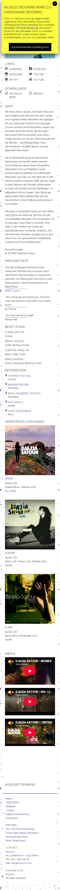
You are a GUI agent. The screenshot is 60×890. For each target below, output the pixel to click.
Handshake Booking (16, 836)
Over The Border (19, 411)
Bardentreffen (18, 384)
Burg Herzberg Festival (24, 393)
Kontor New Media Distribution (22, 833)
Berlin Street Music (16, 840)
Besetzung (15, 326)
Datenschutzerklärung (17, 814)
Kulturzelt (16, 402)
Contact (10, 810)
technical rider (15, 95)
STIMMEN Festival (19, 376)
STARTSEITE (12, 802)
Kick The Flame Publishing (20, 829)
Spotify (8, 565)
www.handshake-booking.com (30, 47)
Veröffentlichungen (24, 421)
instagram (15, 74)
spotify (13, 79)
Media (10, 653)
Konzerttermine (20, 784)
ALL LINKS (10, 491)
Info (9, 106)
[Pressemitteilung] (27, 28)
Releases (11, 806)
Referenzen (16, 370)
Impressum (12, 818)
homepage (15, 69)
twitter (38, 74)
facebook (39, 69)
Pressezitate (16, 261)
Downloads (15, 88)
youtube (38, 79)
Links (10, 64)
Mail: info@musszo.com (19, 863)
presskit (38, 93)
